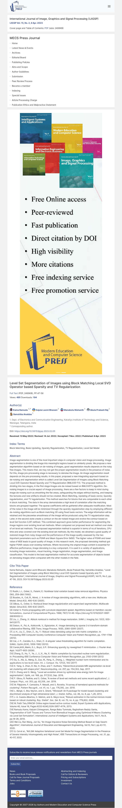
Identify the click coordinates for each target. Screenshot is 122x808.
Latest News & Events (22, 48)
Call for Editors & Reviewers (74, 774)
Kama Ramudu (20, 410)
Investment (66, 780)
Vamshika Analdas (22, 414)
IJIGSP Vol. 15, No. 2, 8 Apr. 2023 (26, 23)
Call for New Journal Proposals (24, 777)
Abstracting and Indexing (73, 771)
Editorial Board (19, 57)
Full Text (14, 393)
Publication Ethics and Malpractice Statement (34, 105)
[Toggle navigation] (109, 6)
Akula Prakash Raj (99, 410)
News (12, 771)
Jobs (12, 783)
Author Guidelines (20, 71)
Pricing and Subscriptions (73, 777)
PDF (46, 28)
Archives (16, 52)
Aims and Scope (20, 67)
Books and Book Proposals (23, 774)
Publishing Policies (21, 62)
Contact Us (66, 783)
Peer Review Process (22, 81)
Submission (17, 76)
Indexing (16, 90)
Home (15, 43)
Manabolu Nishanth (74, 410)
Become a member (21, 86)
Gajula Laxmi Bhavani (46, 410)
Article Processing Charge (24, 100)
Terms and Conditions (20, 780)
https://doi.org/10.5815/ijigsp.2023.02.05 (35, 431)
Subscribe (15, 764)
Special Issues (19, 95)
